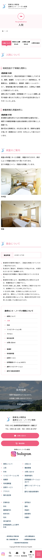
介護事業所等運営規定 (21, 543)
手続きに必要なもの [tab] (16, 43)
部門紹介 (28, 502)
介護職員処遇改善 (30, 539)
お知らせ (28, 464)
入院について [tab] (6, 43)
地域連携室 (10, 353)
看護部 (9, 349)
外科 (4, 506)
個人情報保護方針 (12, 539)
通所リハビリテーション (15, 367)
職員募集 (28, 468)
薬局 (26, 506)
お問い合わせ (11, 342)
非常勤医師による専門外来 (11, 525)
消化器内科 (7, 521)
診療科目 (6, 502)
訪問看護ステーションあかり (16, 362)
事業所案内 (28, 475)
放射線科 (28, 513)
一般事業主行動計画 (12, 536)
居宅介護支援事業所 (13, 371)
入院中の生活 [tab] (35, 43)
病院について (11, 316)
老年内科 (6, 513)
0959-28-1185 (15, 429)
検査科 (27, 510)
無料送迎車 (10, 338)
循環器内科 (7, 510)
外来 (8, 325)
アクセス (10, 334)
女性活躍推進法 (30, 536)
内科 (4, 517)
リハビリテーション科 (14, 329)
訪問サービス (11, 358)
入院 (7, 31)
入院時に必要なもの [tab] (26, 43)
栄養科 (27, 517)
